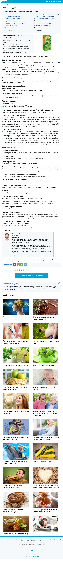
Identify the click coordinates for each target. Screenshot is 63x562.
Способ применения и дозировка (15, 23)
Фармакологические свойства (14, 16)
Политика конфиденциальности (31, 556)
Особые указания (10, 30)
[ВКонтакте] (14, 264)
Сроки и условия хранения (43, 23)
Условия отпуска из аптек (43, 25)
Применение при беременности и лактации (47, 14)
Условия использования (31, 554)
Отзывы (38, 28)
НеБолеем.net (53, 1)
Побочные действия (11, 25)
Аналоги (38, 21)
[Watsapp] (21, 264)
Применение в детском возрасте (45, 16)
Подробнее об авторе (17, 255)
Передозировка (9, 28)
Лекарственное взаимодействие (45, 18)
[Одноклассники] (18, 264)
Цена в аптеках (40, 30)
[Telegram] (25, 264)
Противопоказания (11, 21)
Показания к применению (13, 18)
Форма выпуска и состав (13, 14)
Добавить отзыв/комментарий (31, 275)
